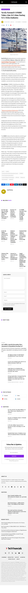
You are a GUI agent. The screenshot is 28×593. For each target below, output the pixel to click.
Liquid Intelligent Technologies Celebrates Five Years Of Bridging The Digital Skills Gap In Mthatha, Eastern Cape (22, 260)
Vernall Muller (4, 179)
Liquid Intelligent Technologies (8, 61)
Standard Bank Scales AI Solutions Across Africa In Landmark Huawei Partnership (22, 235)
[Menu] (2, 2)
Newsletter (10, 557)
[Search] (26, 2)
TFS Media (17, 562)
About (18, 559)
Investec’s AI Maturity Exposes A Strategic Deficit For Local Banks (13, 213)
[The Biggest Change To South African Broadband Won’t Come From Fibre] (4, 356)
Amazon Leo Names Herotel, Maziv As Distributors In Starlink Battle (14, 256)
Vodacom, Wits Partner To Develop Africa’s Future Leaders (4, 256)
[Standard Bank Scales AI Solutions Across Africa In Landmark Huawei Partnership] (23, 226)
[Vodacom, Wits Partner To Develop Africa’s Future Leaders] (5, 249)
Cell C (3, 171)
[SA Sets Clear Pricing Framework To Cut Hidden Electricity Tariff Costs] (4, 363)
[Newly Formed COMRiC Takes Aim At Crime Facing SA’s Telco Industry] (14, 52)
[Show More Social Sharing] (13, 25)
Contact (17, 557)
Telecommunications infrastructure (10, 110)
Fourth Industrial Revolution (7, 175)
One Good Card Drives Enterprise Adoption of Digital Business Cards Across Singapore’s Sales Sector (17, 512)
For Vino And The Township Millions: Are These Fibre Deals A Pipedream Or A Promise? (4, 214)
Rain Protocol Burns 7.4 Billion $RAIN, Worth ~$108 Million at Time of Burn (16, 503)
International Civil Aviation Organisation (11, 348)
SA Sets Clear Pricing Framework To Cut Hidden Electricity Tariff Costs (17, 362)
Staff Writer (10, 190)
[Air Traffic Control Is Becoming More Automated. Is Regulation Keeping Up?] (14, 331)
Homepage (4, 557)
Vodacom (11, 179)
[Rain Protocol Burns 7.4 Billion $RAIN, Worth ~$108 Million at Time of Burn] (4, 504)
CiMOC (7, 171)
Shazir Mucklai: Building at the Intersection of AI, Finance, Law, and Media (17, 496)
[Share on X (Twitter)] (9, 25)
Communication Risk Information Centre (10, 65)
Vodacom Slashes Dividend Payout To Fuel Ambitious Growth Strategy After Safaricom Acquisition (13, 236)
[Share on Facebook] (7, 25)
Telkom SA (23, 177)
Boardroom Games (5, 9)
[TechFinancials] (14, 2)
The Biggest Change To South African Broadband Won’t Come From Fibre (16, 355)
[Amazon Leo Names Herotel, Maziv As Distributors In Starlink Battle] (14, 249)
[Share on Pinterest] (11, 25)
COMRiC (21, 173)
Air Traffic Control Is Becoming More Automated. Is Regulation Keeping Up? (12, 345)
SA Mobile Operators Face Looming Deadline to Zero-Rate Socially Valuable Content (23, 214)
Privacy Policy (11, 460)
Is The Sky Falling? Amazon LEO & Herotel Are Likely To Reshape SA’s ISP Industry (4, 235)
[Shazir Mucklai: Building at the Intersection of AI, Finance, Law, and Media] (4, 497)
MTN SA (17, 177)
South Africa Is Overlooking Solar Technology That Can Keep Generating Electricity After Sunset (16, 370)
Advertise (22, 557)
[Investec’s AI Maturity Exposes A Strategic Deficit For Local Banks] (14, 205)
